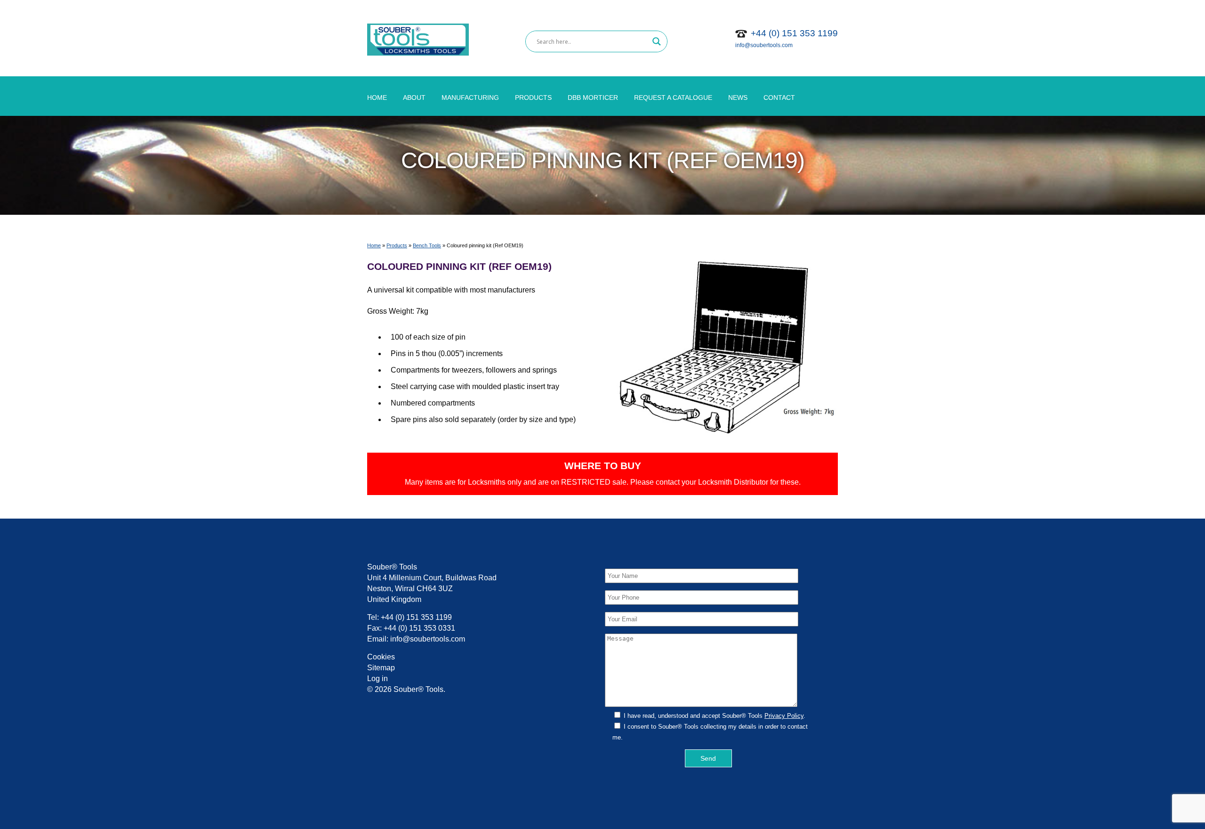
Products (533, 97)
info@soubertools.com (764, 45)
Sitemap (381, 668)
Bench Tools (427, 245)
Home (377, 97)
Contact (779, 97)
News (737, 97)
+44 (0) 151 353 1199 (794, 33)
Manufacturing (470, 97)
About (414, 97)
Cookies (381, 657)
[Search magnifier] (656, 41)
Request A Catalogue (673, 97)
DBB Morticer (593, 97)
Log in (377, 679)
